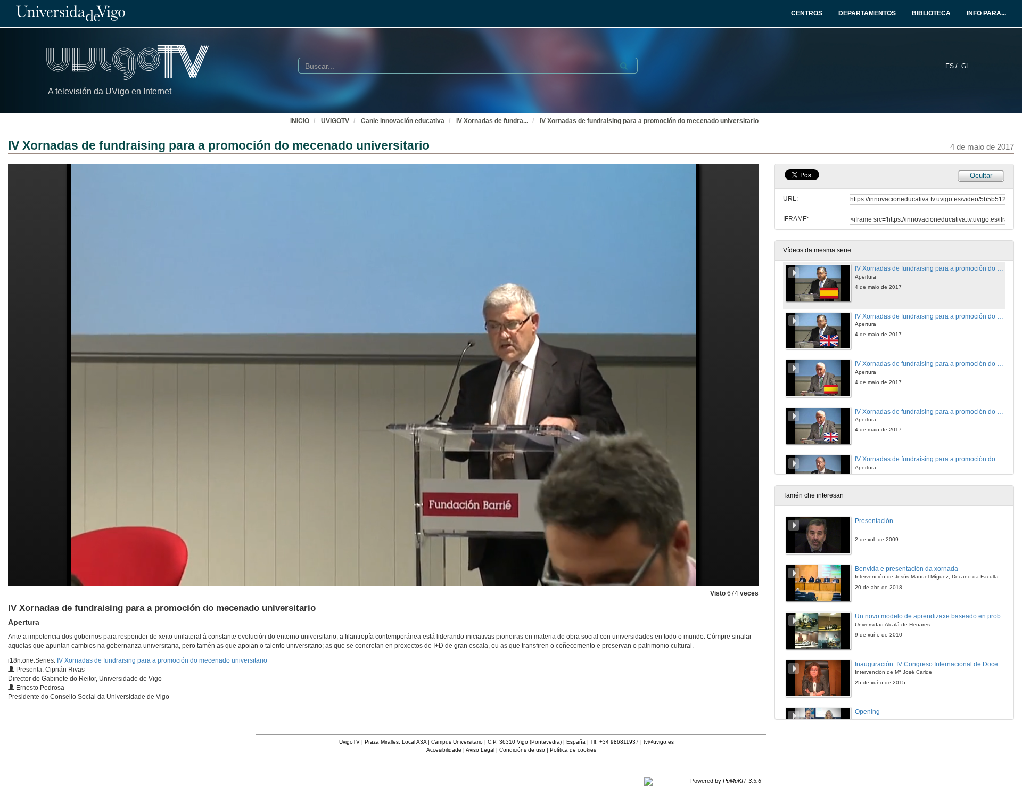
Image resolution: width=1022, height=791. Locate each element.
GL (965, 66)
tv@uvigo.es (659, 742)
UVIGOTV (335, 121)
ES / (952, 66)
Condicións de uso (522, 750)
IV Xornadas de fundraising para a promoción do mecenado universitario (649, 121)
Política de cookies (573, 750)
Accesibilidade (443, 750)
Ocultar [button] (981, 176)
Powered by (725, 781)
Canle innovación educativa (402, 121)
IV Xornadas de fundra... (492, 121)
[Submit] (624, 66)
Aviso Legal (480, 750)
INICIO (299, 121)
